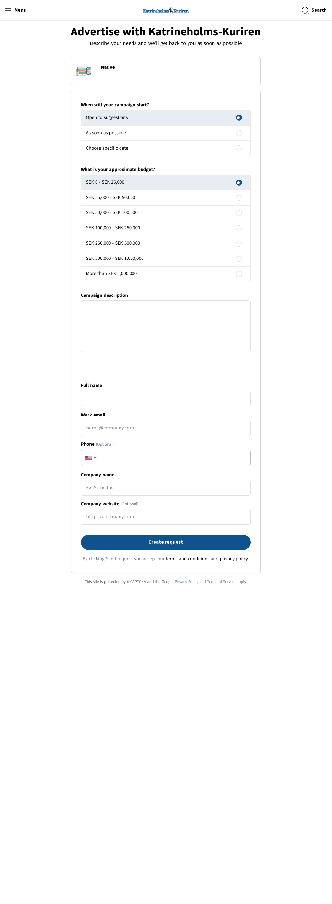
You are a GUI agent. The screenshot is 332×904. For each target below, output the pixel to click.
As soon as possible (106, 132)
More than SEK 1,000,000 (111, 273)
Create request (165, 542)
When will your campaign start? (115, 105)
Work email (93, 415)
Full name (91, 385)
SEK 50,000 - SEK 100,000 (112, 212)
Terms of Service (221, 582)
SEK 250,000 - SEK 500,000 (113, 243)
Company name (98, 474)
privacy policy (234, 558)
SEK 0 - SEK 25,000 (105, 182)
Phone (97, 444)
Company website (110, 503)
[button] (90, 458)
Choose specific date (107, 148)
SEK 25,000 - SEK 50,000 (110, 197)
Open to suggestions (107, 117)
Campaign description (104, 295)
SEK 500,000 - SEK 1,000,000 (115, 258)
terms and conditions (188, 558)
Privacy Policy (186, 582)
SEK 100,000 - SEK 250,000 (113, 227)
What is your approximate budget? (118, 169)
